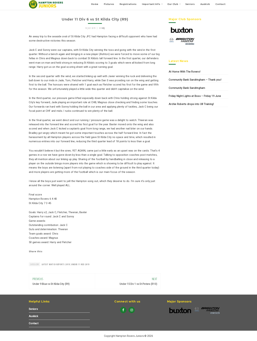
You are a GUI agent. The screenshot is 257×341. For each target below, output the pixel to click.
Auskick (33, 316)
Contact (33, 323)
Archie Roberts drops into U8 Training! (191, 104)
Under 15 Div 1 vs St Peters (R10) (138, 284)
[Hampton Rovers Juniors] (46, 7)
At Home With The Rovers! (184, 71)
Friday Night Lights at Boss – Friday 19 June (195, 96)
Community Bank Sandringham (187, 87)
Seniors (33, 309)
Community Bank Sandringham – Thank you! (195, 79)
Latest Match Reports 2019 (56, 264)
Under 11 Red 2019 (80, 264)
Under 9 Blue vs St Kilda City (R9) (51, 284)
